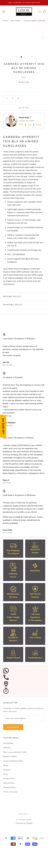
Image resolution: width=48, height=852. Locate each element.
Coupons (7, 769)
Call (29, 125)
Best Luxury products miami (15, 752)
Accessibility (8, 743)
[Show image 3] (26, 57)
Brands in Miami (10, 756)
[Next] (31, 56)
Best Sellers (16, 20)
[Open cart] (44, 11)
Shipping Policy (13, 305)
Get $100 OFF (3, 426)
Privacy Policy (9, 778)
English (23, 814)
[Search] (40, 11)
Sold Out (24, 108)
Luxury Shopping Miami (13, 761)
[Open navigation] (3, 12)
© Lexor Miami (24, 820)
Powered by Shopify (24, 823)
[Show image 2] (24, 57)
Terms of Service (10, 792)
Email (38, 125)
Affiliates (7, 747)
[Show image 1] (21, 57)
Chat (21, 125)
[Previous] (16, 56)
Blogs (5, 765)
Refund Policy (9, 783)
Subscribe (13, 727)
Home (5, 20)
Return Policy (12, 296)
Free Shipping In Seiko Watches (24, 2)
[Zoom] (42, 30)
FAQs (5, 774)
